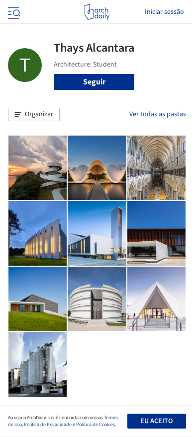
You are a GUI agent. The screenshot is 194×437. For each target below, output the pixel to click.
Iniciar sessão (164, 11)
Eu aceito (156, 421)
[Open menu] (13, 12)
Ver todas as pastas (157, 114)
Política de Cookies (95, 424)
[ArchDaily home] (96, 12)
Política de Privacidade (48, 424)
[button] (34, 115)
